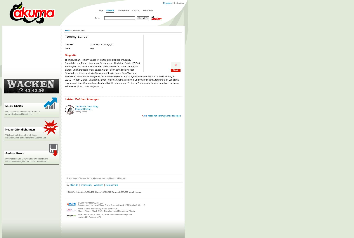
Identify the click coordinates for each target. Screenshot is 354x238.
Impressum (86, 185)
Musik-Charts (14, 105)
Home (67, 30)
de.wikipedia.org (94, 86)
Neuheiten (123, 10)
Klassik (110, 10)
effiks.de (74, 185)
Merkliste (148, 10)
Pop (101, 10)
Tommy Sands (81, 112)
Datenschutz (112, 185)
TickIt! (175, 70)
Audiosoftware (14, 153)
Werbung (98, 185)
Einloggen (167, 3)
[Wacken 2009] (31, 92)
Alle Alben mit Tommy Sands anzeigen (162, 116)
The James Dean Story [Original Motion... (86, 107)
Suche (97, 18)
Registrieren (178, 3)
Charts (136, 10)
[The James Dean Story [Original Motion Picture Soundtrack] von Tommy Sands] (69, 113)
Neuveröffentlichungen (20, 129)
